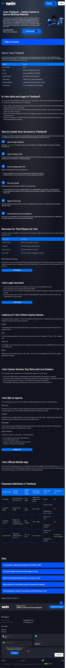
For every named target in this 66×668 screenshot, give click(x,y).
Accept (14, 653)
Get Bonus (17, 270)
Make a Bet (17, 449)
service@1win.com (28, 622)
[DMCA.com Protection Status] (48, 664)
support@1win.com (28, 620)
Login (61, 3)
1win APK (60, 466)
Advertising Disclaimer (24, 664)
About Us (3, 631)
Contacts (3, 629)
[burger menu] (3, 3)
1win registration (11, 145)
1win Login (17, 302)
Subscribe (59, 654)
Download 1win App (56, 607)
